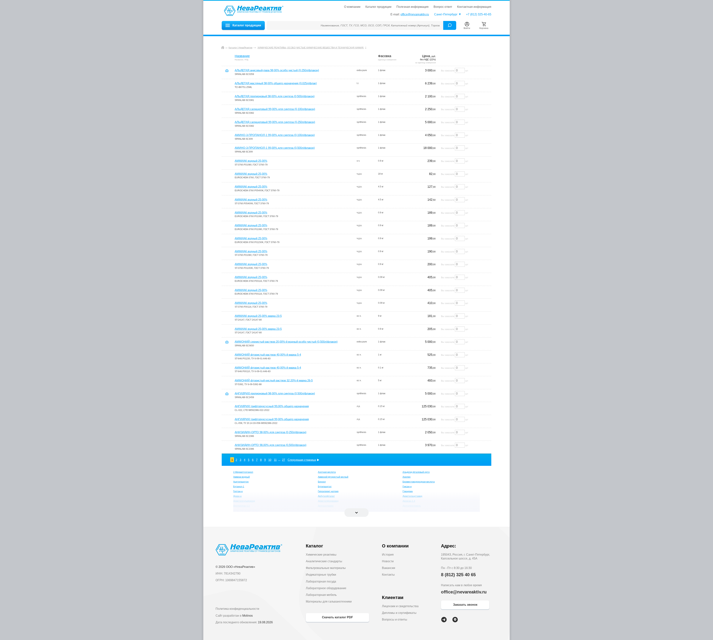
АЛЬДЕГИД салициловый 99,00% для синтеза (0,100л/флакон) (275, 109)
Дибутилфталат (326, 496)
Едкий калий (324, 510)
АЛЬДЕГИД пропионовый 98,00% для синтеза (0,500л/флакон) (275, 96)
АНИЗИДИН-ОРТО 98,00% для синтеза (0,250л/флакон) (270, 432)
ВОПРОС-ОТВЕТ (443, 6)
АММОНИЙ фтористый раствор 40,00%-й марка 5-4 (268, 354)
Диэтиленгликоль (412, 506)
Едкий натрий (410, 510)
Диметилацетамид (412, 496)
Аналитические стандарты (324, 561)
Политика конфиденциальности (237, 608)
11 (275, 459)
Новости (388, 561)
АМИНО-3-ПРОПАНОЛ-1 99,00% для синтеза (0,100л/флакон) (275, 135)
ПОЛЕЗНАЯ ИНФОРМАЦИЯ (412, 6)
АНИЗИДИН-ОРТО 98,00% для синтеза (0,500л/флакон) (270, 445)
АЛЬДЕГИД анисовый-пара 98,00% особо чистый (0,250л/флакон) (277, 70)
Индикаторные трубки (321, 574)
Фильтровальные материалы (326, 568)
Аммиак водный (241, 477)
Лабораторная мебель (321, 594)
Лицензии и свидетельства (400, 606)
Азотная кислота (327, 472)
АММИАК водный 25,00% (251, 160)
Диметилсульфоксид (244, 501)
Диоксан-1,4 (409, 501)
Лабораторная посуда (321, 581)
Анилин (407, 477)
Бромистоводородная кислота (419, 481)
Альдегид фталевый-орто (416, 472)
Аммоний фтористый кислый (333, 477)
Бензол (322, 481)
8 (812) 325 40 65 (458, 574)
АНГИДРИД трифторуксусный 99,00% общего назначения (272, 406)
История (388, 554)
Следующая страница (302, 459)
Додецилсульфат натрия (246, 510)
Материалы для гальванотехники (329, 601)
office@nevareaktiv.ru (415, 14)
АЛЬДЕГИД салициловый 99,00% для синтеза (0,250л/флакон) (275, 122)
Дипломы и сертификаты (399, 612)
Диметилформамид (328, 501)
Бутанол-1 (238, 486)
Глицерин (408, 491)
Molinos (247, 615)
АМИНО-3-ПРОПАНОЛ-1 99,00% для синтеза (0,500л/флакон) (275, 147)
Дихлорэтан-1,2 (241, 506)
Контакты (388, 574)
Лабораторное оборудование (326, 588)
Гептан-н (238, 491)
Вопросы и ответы (394, 619)
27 (283, 459)
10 (269, 459)
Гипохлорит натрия (328, 491)
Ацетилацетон (241, 481)
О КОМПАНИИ (352, 6)
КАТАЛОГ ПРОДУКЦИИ (378, 6)
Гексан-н (407, 486)
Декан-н (237, 496)
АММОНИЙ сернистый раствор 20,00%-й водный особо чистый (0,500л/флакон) (286, 341)
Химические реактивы (321, 554)
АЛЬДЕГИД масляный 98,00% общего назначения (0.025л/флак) (276, 83)
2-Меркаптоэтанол (243, 472)
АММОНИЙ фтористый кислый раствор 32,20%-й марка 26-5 (274, 380)
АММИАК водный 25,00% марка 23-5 (258, 315)
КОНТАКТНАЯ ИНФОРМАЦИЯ (474, 6)
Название (242, 56)
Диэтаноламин (325, 506)
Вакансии (388, 568)
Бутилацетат (325, 486)
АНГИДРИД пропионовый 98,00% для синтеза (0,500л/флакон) (275, 393)
